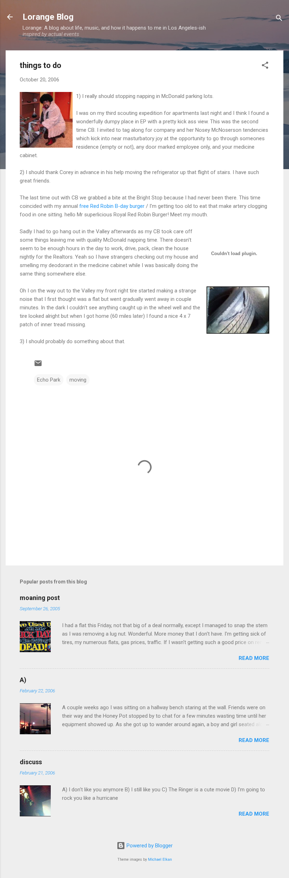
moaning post (40, 597)
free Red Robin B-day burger (111, 206)
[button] (265, 66)
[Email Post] (38, 366)
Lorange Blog (48, 17)
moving (77, 380)
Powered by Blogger (149, 845)
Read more (254, 658)
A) (23, 680)
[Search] (279, 19)
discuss (31, 762)
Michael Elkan (160, 859)
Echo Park (48, 380)
